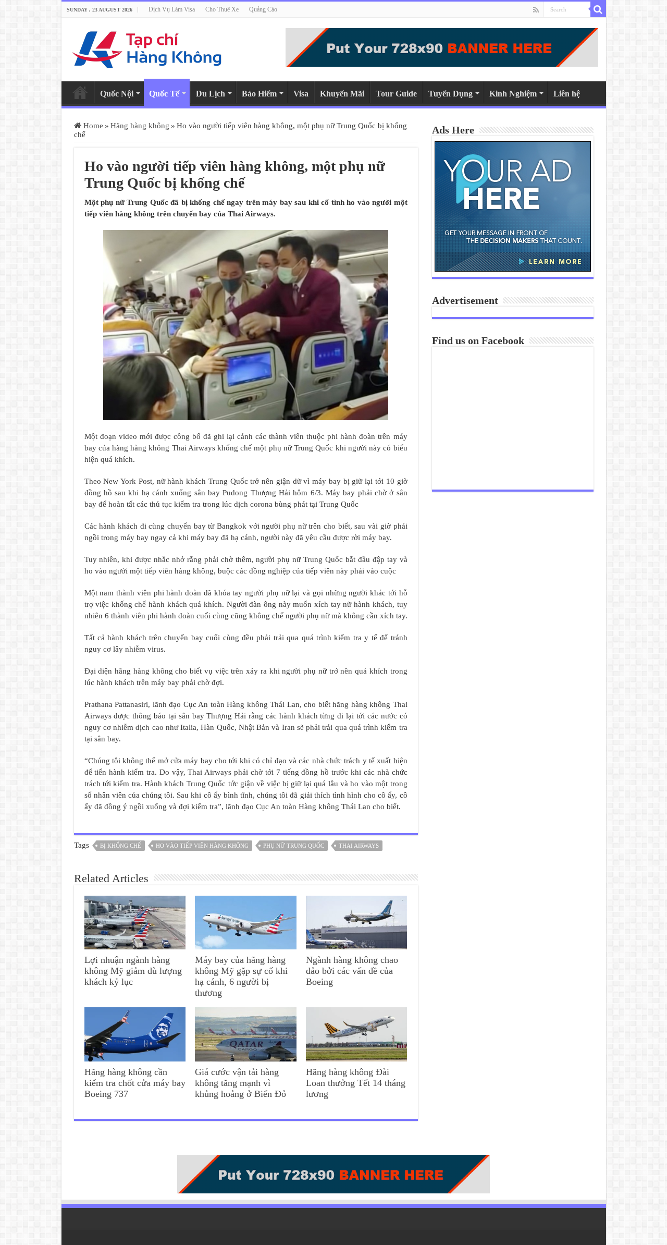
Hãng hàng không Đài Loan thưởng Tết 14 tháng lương (355, 1083)
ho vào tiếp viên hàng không (202, 846)
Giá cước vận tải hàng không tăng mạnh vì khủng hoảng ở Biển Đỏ (240, 1083)
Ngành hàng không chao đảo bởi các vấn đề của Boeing (352, 971)
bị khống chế (120, 846)
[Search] (598, 9)
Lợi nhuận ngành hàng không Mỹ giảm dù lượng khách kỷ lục (133, 971)
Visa (300, 93)
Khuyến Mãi (342, 93)
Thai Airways (359, 846)
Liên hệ (566, 93)
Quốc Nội (116, 93)
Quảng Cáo (263, 9)
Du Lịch (210, 93)
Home (80, 92)
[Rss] (536, 10)
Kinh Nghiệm (513, 93)
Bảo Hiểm (259, 93)
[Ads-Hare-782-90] (442, 46)
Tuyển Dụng (450, 93)
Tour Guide (396, 93)
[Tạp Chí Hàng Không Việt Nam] (147, 47)
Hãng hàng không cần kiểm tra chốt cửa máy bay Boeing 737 (135, 1083)
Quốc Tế (164, 93)
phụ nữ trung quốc (293, 846)
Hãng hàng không (139, 125)
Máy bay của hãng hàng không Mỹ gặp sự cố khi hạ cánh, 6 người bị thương (241, 976)
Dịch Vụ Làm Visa (172, 9)
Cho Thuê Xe (222, 9)
